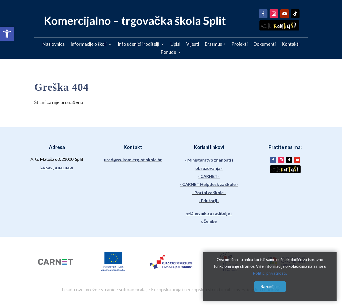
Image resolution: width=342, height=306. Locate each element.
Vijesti (192, 44)
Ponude (168, 52)
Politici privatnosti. (270, 273)
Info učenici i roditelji (138, 44)
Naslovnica (53, 44)
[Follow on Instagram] (274, 13)
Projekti (239, 44)
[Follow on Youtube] (284, 13)
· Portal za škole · (209, 192)
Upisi (175, 44)
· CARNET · (209, 176)
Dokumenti (265, 44)
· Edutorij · (209, 200)
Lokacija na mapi (56, 167)
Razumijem (270, 286)
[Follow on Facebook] (263, 13)
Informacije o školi (89, 44)
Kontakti (291, 44)
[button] (7, 34)
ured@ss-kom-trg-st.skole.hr (133, 159)
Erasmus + (215, 44)
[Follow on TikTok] (295, 13)
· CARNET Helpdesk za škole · (209, 184)
